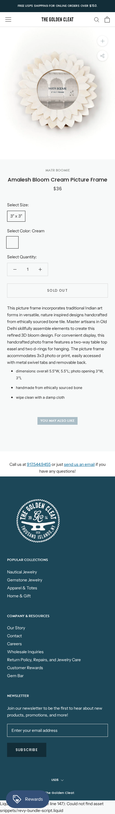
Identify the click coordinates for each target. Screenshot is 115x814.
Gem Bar (15, 675)
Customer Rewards (25, 667)
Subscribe (27, 749)
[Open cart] (107, 19)
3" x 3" (16, 216)
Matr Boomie (57, 170)
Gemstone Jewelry (24, 580)
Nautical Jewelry (22, 572)
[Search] (96, 19)
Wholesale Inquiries (25, 651)
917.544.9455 (39, 464)
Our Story (16, 627)
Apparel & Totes (22, 588)
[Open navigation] (8, 19)
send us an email (79, 464)
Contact (14, 635)
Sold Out (57, 290)
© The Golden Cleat (57, 792)
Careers (14, 643)
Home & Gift (19, 596)
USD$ (54, 780)
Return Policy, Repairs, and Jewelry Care (44, 659)
